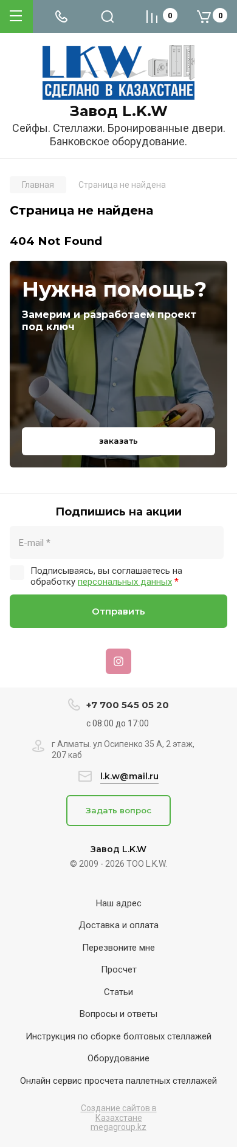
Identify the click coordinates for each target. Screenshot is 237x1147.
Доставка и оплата (118, 925)
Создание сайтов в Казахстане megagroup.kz (119, 1117)
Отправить (118, 611)
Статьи (118, 992)
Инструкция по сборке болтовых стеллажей (118, 1036)
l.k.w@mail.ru (129, 776)
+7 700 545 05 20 (127, 705)
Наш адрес (119, 903)
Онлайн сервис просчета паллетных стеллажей (118, 1080)
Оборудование (118, 1058)
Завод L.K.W (119, 111)
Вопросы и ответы (118, 1013)
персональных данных (125, 581)
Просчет (119, 969)
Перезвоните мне (118, 947)
